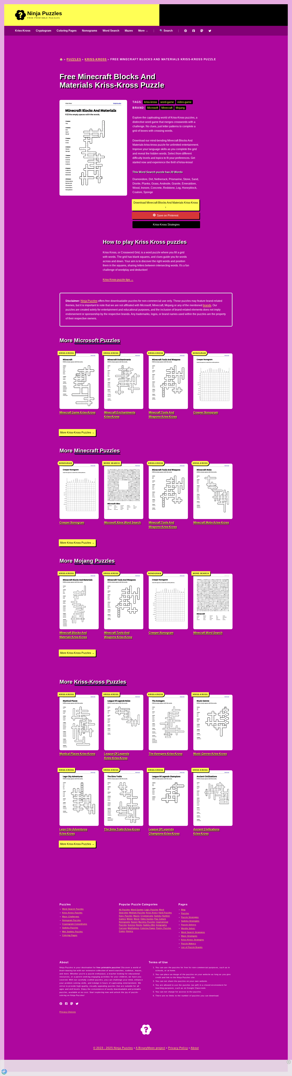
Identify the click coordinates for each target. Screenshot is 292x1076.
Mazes (129, 30)
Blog (183, 910)
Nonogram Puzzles (71, 920)
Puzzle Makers (188, 943)
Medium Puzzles (137, 913)
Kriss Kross (152, 913)
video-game (184, 102)
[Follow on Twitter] (210, 30)
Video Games (147, 919)
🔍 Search (166, 30)
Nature (134, 922)
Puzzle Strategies (190, 917)
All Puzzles (124, 910)
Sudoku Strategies (190, 921)
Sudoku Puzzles (70, 928)
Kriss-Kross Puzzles (100, 682)
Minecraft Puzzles (97, 450)
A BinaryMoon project (150, 1047)
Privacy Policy (178, 1047)
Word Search (111, 30)
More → (143, 30)
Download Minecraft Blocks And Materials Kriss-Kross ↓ (165, 204)
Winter (130, 919)
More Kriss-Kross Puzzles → (77, 432)
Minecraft (166, 107)
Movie (137, 919)
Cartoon (123, 928)
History (129, 931)
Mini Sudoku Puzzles (72, 932)
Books (139, 925)
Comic (122, 931)
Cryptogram (43, 30)
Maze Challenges (70, 916)
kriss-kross (150, 102)
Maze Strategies (189, 936)
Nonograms (89, 30)
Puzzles (74, 59)
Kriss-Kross (22, 30)
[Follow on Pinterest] (185, 30)
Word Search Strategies (193, 932)
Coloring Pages (67, 30)
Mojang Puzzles (94, 561)
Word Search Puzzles (73, 909)
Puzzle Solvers (188, 925)
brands (207, 305)
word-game (167, 102)
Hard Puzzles (165, 913)
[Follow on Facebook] (193, 30)
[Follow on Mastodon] (201, 30)
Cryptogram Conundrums (74, 924)
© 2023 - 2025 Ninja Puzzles (113, 1047)
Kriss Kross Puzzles (72, 913)
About (195, 1047)
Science (132, 925)
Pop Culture (160, 919)
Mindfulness (133, 928)
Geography (161, 925)
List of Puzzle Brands (192, 947)
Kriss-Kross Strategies (166, 224)
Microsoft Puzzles (97, 340)
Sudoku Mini (149, 925)
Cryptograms (147, 916)
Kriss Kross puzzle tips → (118, 279)
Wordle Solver (188, 928)
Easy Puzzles (126, 916)
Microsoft (152, 107)
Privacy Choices (67, 1012)
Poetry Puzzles (163, 928)
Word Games (137, 910)
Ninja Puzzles (44, 13)
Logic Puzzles (151, 910)
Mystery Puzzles (146, 922)
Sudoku (158, 916)
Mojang (180, 107)
